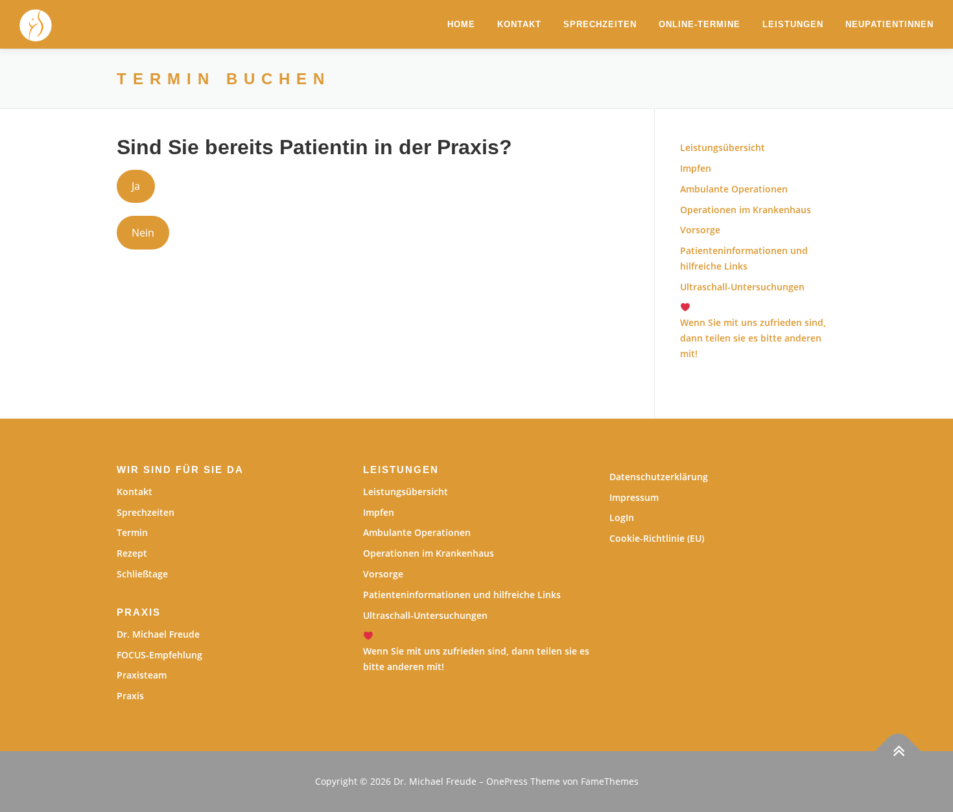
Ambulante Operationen (734, 189)
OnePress (507, 781)
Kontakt (519, 24)
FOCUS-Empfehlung (159, 655)
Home (461, 24)
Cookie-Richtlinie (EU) (656, 538)
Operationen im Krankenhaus (745, 209)
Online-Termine (699, 24)
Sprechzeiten (600, 24)
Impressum (634, 497)
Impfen (695, 168)
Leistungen (792, 24)
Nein (143, 233)
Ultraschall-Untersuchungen (742, 287)
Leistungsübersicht (722, 147)
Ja (136, 186)
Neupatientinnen (889, 24)
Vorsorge (700, 230)
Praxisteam (142, 675)
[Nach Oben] (898, 751)
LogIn (621, 517)
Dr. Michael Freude (158, 634)
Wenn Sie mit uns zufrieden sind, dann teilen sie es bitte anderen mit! (476, 659)
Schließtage (142, 574)
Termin (132, 532)
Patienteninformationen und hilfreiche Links (462, 594)
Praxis (130, 696)
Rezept (132, 553)
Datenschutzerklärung (658, 476)
